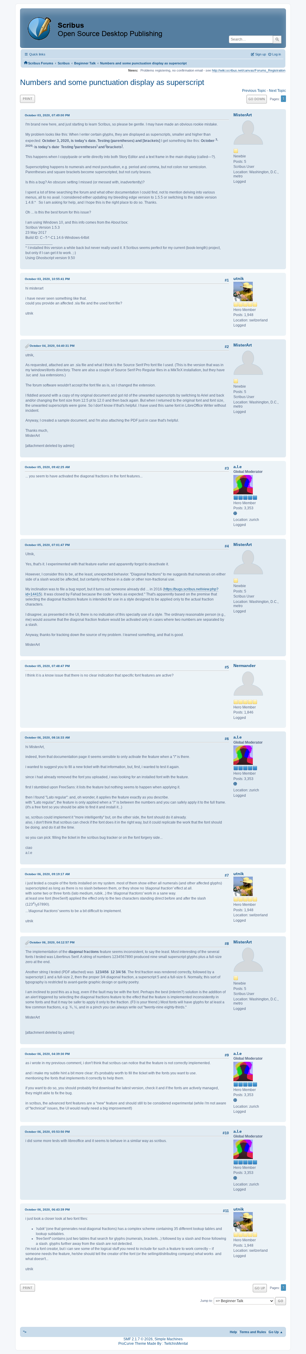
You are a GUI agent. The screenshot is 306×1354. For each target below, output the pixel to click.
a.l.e (237, 466)
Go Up (260, 1288)
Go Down (256, 99)
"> (24, 1332)
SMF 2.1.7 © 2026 (138, 1339)
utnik (238, 278)
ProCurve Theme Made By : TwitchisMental (153, 1343)
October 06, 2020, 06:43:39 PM (47, 1209)
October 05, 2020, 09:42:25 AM (47, 467)
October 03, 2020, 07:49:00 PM (47, 115)
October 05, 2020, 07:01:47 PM (47, 545)
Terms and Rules (253, 1332)
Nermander (244, 665)
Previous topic (254, 91)
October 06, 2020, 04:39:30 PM (47, 1054)
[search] (277, 39)
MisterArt (242, 114)
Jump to (206, 1301)
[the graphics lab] (236, 514)
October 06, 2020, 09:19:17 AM (47, 874)
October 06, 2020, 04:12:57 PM (52, 942)
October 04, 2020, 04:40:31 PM (52, 345)
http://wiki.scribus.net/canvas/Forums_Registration (248, 70)
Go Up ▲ (276, 1332)
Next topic (277, 91)
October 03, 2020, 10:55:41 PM (47, 279)
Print (27, 98)
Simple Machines (168, 1339)
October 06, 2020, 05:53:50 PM (47, 1131)
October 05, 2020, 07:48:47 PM (47, 666)
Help (233, 1332)
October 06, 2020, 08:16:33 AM (47, 737)
